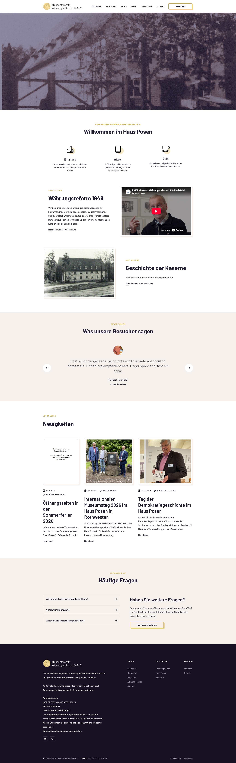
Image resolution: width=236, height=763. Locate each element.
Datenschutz (175, 758)
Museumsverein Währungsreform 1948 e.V (61, 758)
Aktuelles (188, 668)
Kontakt (160, 6)
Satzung (131, 686)
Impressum (188, 758)
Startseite (96, 6)
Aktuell (134, 6)
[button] (147, 6)
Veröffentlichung (55, 494)
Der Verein (131, 673)
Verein (124, 6)
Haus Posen (110, 6)
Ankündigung (109, 490)
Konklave (160, 677)
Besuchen (131, 677)
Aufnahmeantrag (134, 681)
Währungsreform (163, 668)
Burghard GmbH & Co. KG (97, 758)
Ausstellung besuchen (58, 86)
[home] (63, 6)
